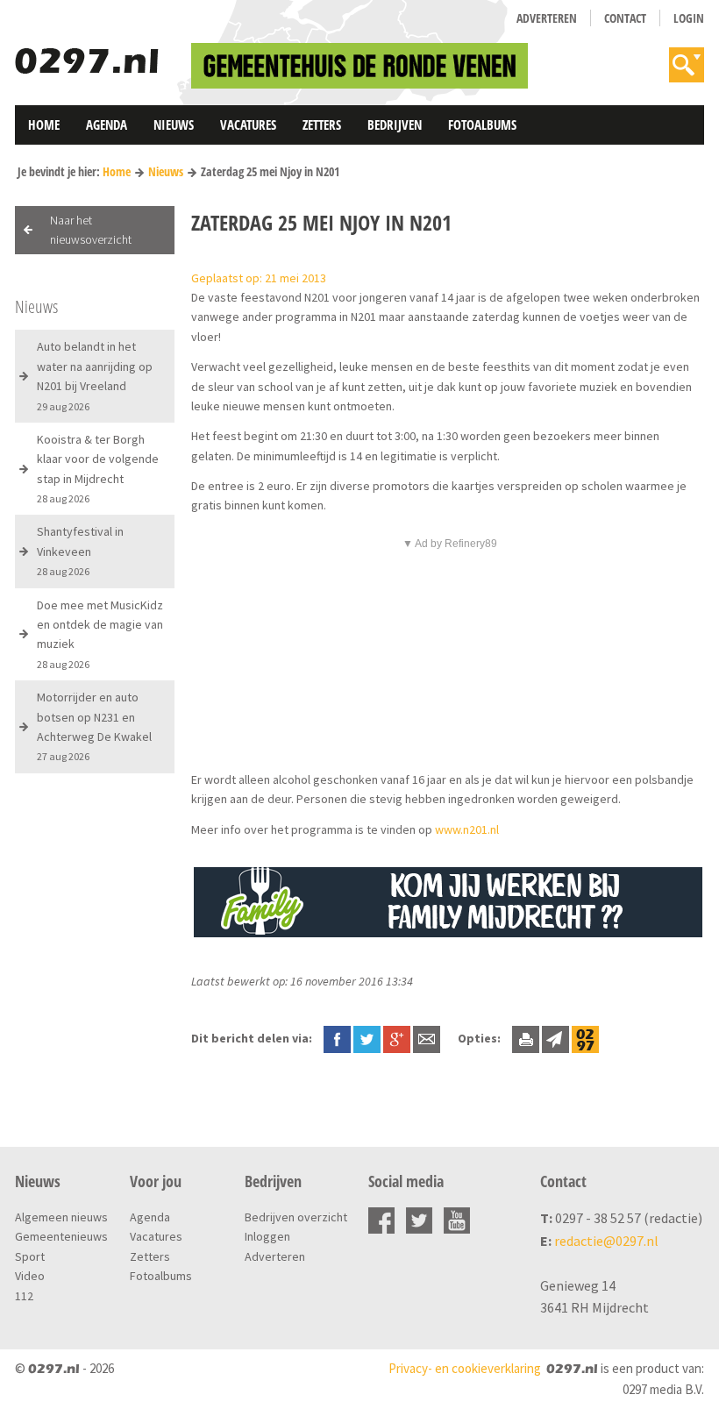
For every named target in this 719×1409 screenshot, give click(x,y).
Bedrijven (394, 124)
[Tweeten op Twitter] (367, 1038)
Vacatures (248, 124)
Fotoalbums (482, 124)
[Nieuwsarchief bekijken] (585, 1038)
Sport (30, 1256)
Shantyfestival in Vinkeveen (80, 550)
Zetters (322, 124)
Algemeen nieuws (61, 1217)
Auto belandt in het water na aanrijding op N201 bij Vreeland (95, 375)
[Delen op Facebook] (337, 1038)
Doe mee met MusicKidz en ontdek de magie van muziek (100, 634)
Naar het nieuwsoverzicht (91, 229)
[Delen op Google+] (396, 1038)
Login (688, 18)
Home (44, 124)
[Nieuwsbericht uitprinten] (525, 1038)
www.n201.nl (467, 829)
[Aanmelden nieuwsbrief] (555, 1038)
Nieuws (173, 124)
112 (24, 1296)
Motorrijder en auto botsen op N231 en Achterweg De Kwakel (94, 726)
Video (30, 1276)
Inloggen (267, 1236)
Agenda (106, 124)
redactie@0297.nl (606, 1240)
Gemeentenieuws (61, 1236)
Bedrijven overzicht (296, 1217)
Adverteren (546, 18)
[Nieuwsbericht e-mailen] (426, 1038)
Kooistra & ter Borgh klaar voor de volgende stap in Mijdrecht (98, 468)
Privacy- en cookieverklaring (464, 1368)
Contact (625, 18)
